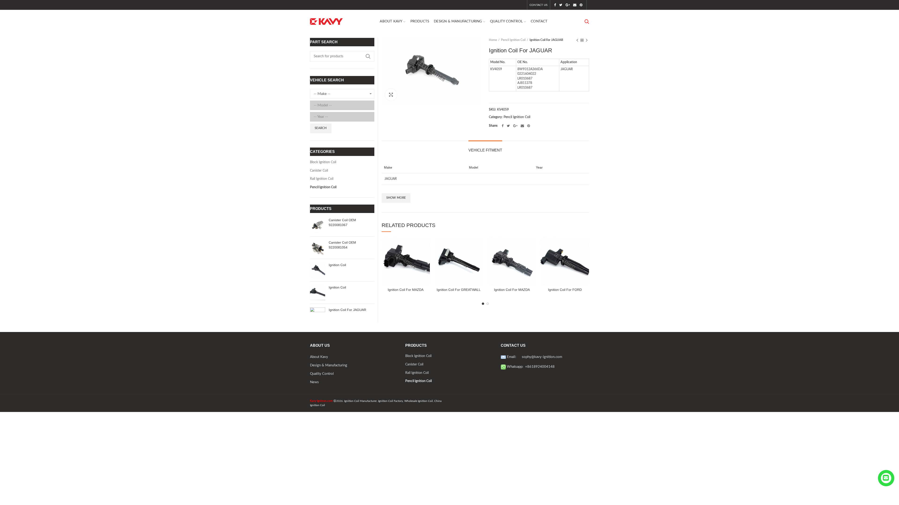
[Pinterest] (581, 5)
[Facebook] (555, 5)
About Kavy (319, 357)
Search (368, 56)
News (314, 382)
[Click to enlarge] (391, 95)
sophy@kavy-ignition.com (542, 357)
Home (493, 40)
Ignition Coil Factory (390, 401)
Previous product (577, 40)
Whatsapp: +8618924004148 (530, 366)
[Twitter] (561, 5)
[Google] (567, 5)
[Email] (574, 5)
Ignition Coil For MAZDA (406, 290)
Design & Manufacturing (328, 365)
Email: (514, 357)
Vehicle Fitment (485, 150)
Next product (586, 40)
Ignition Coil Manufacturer (360, 401)
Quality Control (322, 373)
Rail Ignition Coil (321, 178)
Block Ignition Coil (323, 162)
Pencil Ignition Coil (513, 40)
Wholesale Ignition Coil (418, 401)
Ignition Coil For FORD (565, 290)
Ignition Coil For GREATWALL (459, 290)
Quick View (426, 244)
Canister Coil (319, 170)
